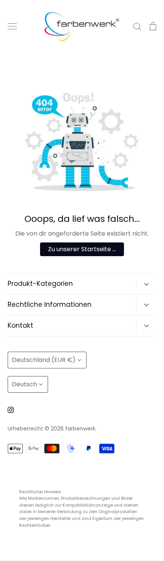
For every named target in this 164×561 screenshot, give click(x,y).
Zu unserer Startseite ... (82, 249)
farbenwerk (80, 428)
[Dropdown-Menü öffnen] (146, 284)
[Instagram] (10, 410)
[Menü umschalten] (12, 26)
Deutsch (24, 384)
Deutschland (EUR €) (44, 359)
